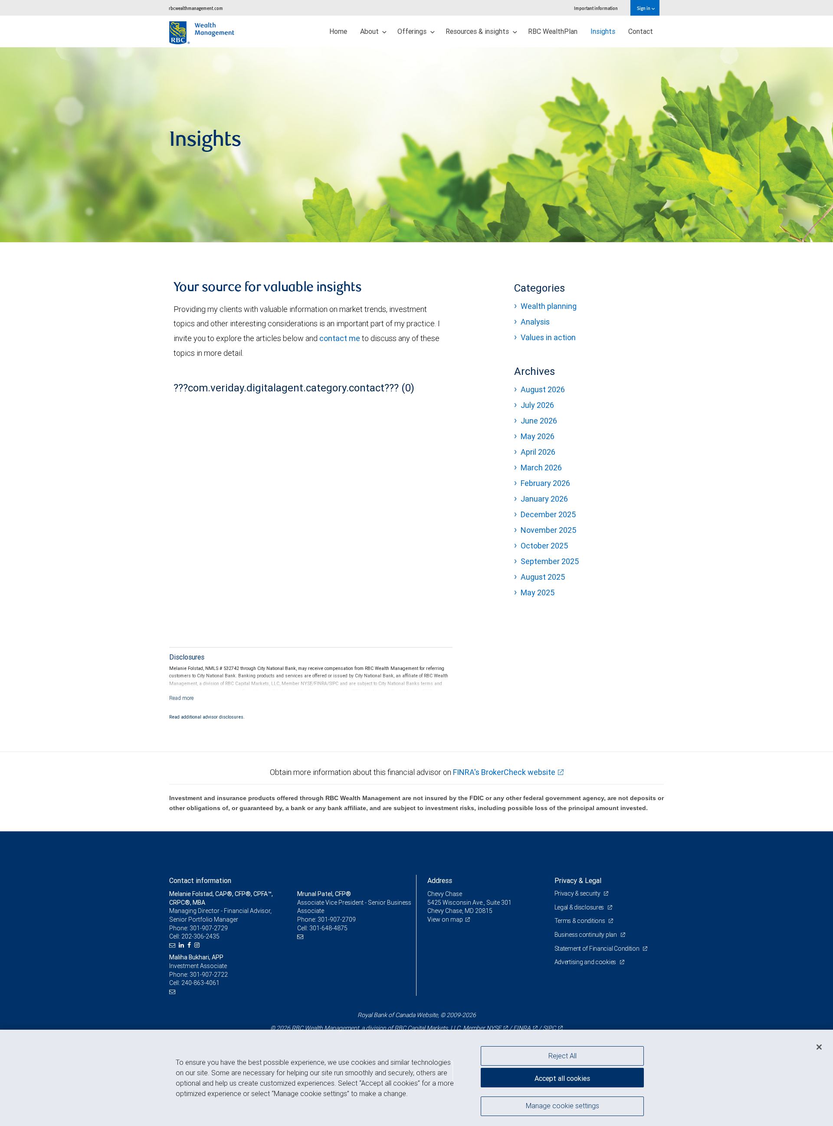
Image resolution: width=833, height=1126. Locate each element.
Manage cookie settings (562, 1105)
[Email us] (173, 945)
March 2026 (541, 468)
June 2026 (539, 421)
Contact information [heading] (200, 880)
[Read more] (181, 698)
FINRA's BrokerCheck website (504, 772)
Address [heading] (439, 880)
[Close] (819, 1047)
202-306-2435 (200, 936)
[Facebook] (190, 945)
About (370, 31)
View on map (445, 919)
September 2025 (550, 561)
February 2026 (545, 483)
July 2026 (537, 405)
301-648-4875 (328, 928)
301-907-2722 (209, 974)
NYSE (493, 1028)
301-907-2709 (337, 919)
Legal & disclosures (579, 907)
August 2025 (543, 577)
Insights (602, 31)
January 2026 (544, 499)
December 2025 (548, 514)
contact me (339, 338)
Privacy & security (578, 893)
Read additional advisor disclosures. (207, 717)
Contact (640, 31)
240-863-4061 (200, 983)
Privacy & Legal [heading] (577, 880)
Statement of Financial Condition (597, 948)
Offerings (412, 31)
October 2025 (544, 546)
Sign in (644, 8)
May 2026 (537, 436)
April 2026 (538, 452)
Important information (596, 8)
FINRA (522, 1028)
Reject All (562, 1055)
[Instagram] (198, 945)
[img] (416, 145)
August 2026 (543, 389)
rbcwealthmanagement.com (196, 8)
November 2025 (548, 530)
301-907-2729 (209, 928)
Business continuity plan (586, 935)
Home (338, 31)
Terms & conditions (580, 921)
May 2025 (537, 592)
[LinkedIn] (182, 945)
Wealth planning (549, 306)
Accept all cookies (562, 1078)
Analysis (535, 322)
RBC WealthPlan (552, 31)
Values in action (548, 337)
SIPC (549, 1028)
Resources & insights (478, 31)
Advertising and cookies (585, 962)
